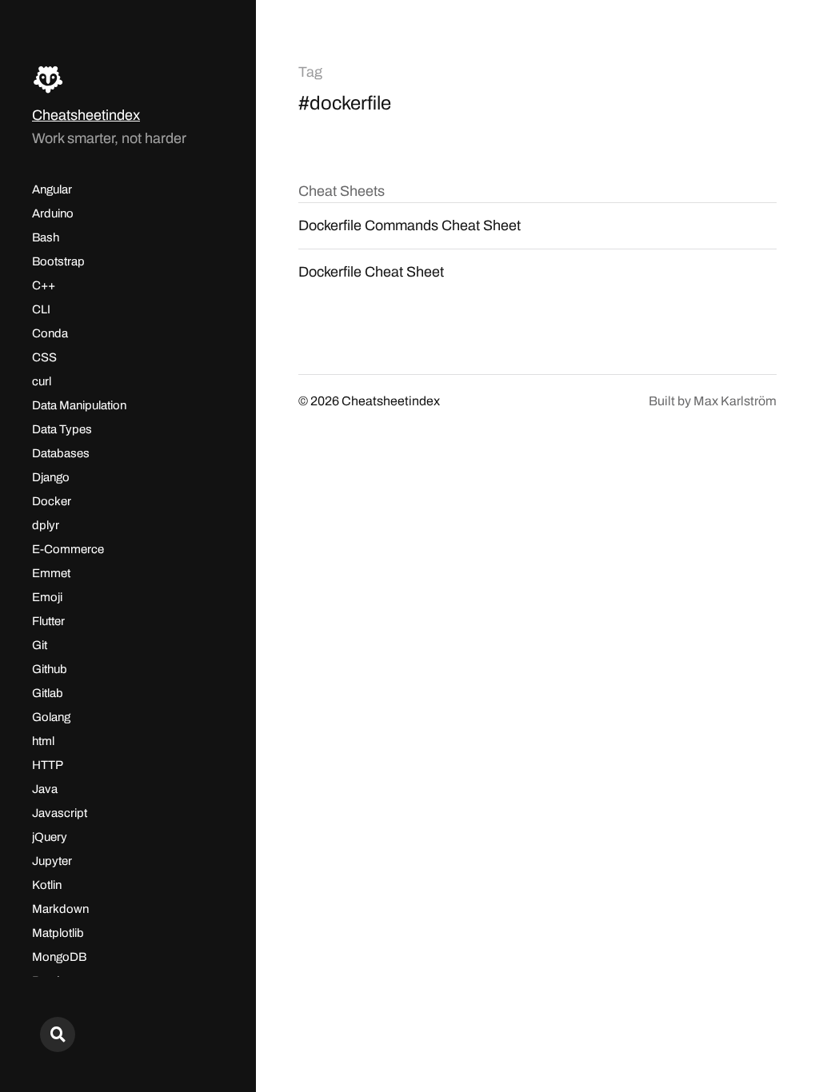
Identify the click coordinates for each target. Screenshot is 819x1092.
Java (45, 789)
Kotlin (47, 885)
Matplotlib (58, 933)
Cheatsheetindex (86, 115)
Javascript (59, 813)
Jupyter (52, 861)
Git (39, 645)
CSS (44, 357)
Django (51, 477)
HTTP (47, 765)
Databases (61, 453)
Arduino (53, 213)
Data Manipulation (79, 405)
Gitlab (47, 693)
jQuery (49, 837)
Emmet (51, 573)
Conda (50, 333)
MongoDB (59, 957)
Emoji (47, 597)
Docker (51, 501)
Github (49, 669)
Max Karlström (735, 401)
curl (41, 381)
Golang (51, 717)
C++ (43, 285)
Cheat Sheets (341, 191)
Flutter (48, 621)
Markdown (60, 909)
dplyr (45, 525)
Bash (45, 237)
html (43, 741)
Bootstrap (58, 261)
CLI (41, 309)
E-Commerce (68, 549)
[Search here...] (57, 1034)
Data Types (62, 429)
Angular (52, 189)
